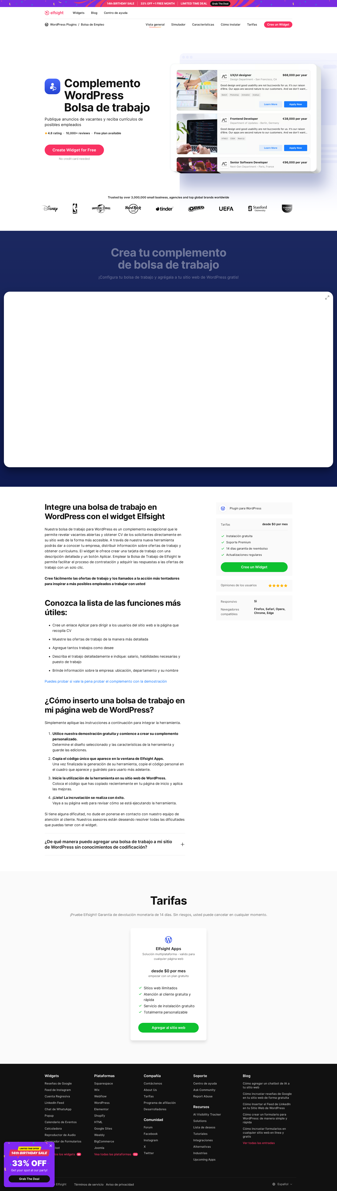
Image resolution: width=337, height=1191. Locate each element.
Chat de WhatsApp (58, 1109)
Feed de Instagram (58, 1090)
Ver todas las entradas (259, 1143)
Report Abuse (203, 1096)
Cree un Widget (278, 24)
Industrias (200, 1153)
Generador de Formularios (63, 1141)
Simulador (178, 24)
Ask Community (204, 1090)
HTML (98, 1122)
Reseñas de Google (58, 1083)
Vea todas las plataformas (115, 1154)
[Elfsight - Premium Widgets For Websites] (54, 13)
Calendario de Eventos (61, 1122)
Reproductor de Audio (60, 1135)
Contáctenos (153, 1083)
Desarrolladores (155, 1109)
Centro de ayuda (116, 13)
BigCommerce (104, 1141)
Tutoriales (200, 1134)
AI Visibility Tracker (207, 1114)
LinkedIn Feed (54, 1103)
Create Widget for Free (74, 150)
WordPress (102, 1103)
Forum (148, 1127)
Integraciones (203, 1140)
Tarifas (252, 24)
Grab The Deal (29, 1179)
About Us (150, 1090)
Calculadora (53, 1128)
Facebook (151, 1134)
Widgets (78, 13)
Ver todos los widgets (62, 1154)
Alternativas (202, 1146)
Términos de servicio (89, 1184)
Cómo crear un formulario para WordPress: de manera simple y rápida (265, 1118)
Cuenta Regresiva (57, 1096)
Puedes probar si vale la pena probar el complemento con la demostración (106, 681)
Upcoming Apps (204, 1159)
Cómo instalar (230, 24)
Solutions (200, 1121)
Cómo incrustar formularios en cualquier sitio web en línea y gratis (264, 1132)
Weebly (99, 1135)
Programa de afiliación (160, 1103)
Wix (96, 1090)
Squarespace (103, 1083)
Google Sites (103, 1128)
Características (203, 24)
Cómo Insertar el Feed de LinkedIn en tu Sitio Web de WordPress (267, 1106)
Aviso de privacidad (120, 1184)
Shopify (99, 1115)
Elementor (101, 1109)
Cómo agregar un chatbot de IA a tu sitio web (266, 1085)
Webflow (100, 1096)
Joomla (99, 1148)
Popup (49, 1115)
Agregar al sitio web (168, 1028)
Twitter (149, 1153)
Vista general (155, 24)
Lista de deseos (204, 1127)
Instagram (151, 1140)
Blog (94, 13)
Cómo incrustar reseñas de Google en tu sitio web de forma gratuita (267, 1096)
